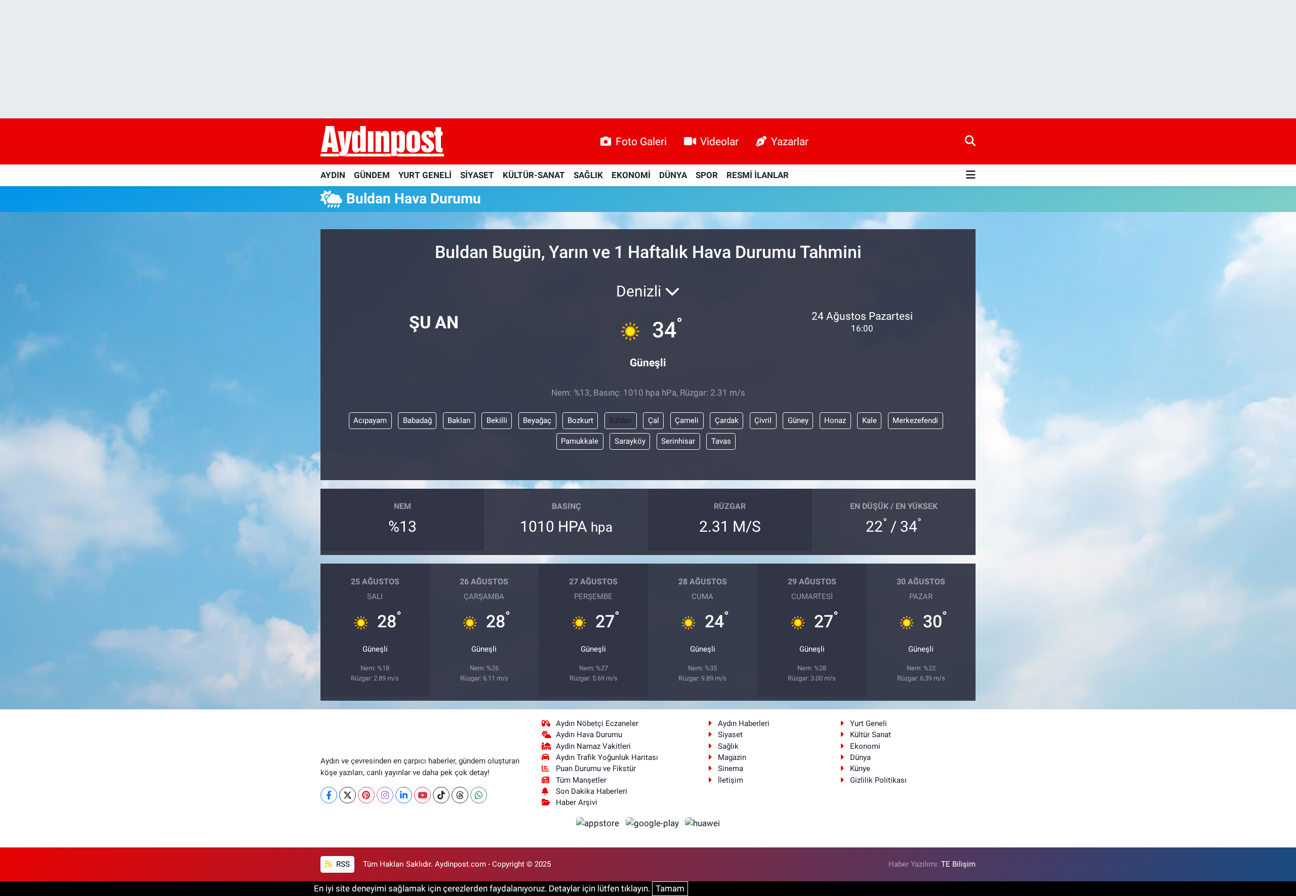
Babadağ (417, 420)
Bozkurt (580, 420)
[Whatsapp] (478, 795)
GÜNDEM (372, 175)
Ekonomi (865, 746)
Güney (798, 420)
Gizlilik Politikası (878, 780)
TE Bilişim (958, 864)
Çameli (687, 420)
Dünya (860, 757)
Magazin (732, 757)
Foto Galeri (641, 141)
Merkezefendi (915, 420)
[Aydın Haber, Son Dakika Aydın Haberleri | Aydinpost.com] (382, 141)
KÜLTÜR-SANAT (534, 175)
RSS (342, 864)
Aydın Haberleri (744, 723)
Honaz (835, 420)
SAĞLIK (588, 175)
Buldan (620, 420)
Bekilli (497, 420)
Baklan (459, 420)
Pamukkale (579, 441)
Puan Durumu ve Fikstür (596, 768)
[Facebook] (328, 795)
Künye (860, 768)
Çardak (727, 420)
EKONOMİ (631, 175)
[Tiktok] (441, 795)
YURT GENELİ (425, 175)
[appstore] (599, 823)
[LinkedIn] (403, 795)
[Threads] (460, 795)
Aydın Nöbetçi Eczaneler (597, 723)
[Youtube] (422, 795)
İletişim (730, 780)
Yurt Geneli (868, 723)
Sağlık (728, 746)
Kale (869, 420)
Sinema (730, 768)
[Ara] (970, 141)
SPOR (707, 175)
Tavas (721, 441)
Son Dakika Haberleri (591, 791)
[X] (347, 795)
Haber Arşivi (576, 802)
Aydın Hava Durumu (589, 734)
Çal (653, 420)
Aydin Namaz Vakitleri (593, 746)
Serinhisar (678, 441)
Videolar (719, 141)
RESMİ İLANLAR (757, 175)
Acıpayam (370, 420)
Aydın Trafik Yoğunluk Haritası (607, 757)
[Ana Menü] (971, 175)
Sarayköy (630, 441)
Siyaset (730, 734)
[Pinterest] (366, 795)
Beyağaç (537, 420)
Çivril (763, 420)
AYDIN (332, 175)
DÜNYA (673, 175)
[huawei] (702, 823)
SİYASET (477, 175)
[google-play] (653, 823)
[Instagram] (385, 795)
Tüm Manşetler (581, 780)
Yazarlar (789, 141)
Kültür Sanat (870, 734)
